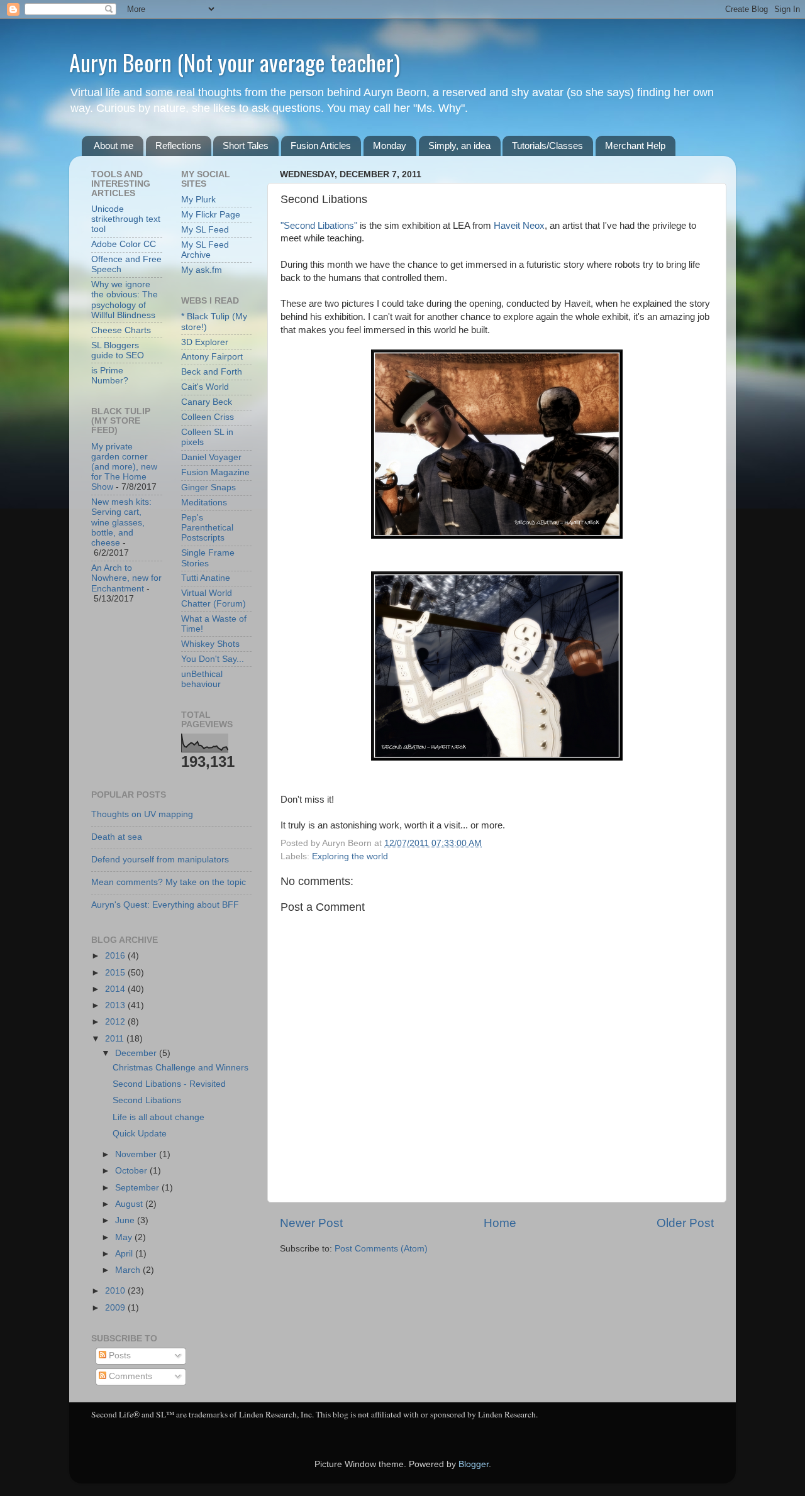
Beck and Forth (211, 372)
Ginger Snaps (208, 487)
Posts (118, 1355)
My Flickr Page (210, 214)
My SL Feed (205, 229)
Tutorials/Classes (547, 145)
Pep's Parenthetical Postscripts (207, 527)
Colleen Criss (207, 417)
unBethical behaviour (202, 679)
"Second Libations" (318, 226)
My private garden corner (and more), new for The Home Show (124, 467)
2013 (116, 1005)
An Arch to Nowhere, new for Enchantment (126, 578)
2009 (116, 1307)
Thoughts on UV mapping (142, 814)
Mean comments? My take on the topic (168, 882)
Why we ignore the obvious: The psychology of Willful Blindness (124, 300)
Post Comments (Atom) (381, 1248)
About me (113, 145)
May (125, 1237)
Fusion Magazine (215, 472)
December (137, 1053)
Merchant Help (635, 145)
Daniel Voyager (211, 457)
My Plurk (198, 199)
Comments (129, 1376)
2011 (115, 1038)
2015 (116, 972)
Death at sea (116, 837)
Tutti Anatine (205, 578)
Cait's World (205, 387)
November (137, 1154)
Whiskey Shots (210, 644)
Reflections (178, 145)
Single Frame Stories (208, 558)
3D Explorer (204, 342)
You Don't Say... (212, 659)
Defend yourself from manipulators (160, 859)
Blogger (473, 1464)
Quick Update (140, 1133)
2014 (116, 989)
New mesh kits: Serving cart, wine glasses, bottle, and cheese (121, 522)
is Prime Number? (109, 375)
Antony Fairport (212, 356)
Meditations (204, 502)
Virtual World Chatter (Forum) (213, 598)
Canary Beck (206, 402)
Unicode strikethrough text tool (125, 219)
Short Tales (246, 145)
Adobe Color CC (123, 244)
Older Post (685, 1222)
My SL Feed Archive (205, 250)
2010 (116, 1290)
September (138, 1187)
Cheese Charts (121, 330)
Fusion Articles (321, 145)
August (130, 1204)
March (129, 1270)
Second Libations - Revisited (169, 1084)
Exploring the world (350, 856)
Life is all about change (158, 1117)
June (126, 1220)
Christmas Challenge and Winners (180, 1067)
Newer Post (311, 1222)
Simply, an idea (459, 145)
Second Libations (147, 1100)
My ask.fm (201, 270)
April (125, 1253)
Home (500, 1222)
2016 (116, 955)
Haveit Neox (519, 226)
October (132, 1170)
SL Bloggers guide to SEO (117, 350)
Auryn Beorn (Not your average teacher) (234, 62)
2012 (116, 1021)
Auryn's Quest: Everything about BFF (165, 905)
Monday (389, 145)
